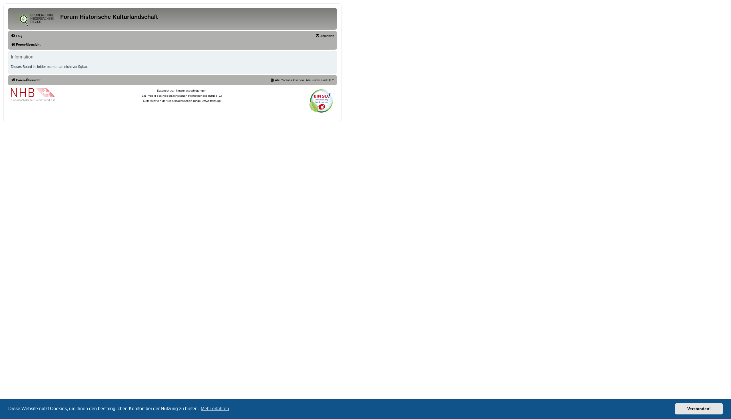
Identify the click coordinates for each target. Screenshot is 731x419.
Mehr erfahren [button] (215, 408)
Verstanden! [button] (699, 408)
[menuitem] (16, 36)
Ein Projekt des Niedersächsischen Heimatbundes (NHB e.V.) (182, 95)
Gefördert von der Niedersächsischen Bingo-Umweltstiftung (182, 100)
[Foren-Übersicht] (34, 18)
